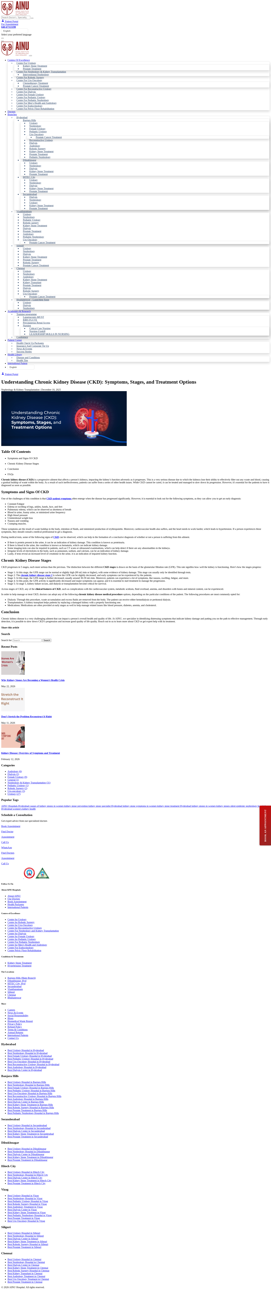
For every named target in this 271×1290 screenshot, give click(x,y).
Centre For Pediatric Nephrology (32, 100)
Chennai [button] (20, 268)
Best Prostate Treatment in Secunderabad (28, 1136)
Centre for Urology (17, 919)
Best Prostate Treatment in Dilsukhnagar (27, 1160)
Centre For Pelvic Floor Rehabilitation (35, 108)
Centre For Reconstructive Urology (33, 89)
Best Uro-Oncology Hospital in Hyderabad (29, 1061)
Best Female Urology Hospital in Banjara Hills (31, 1087)
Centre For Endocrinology (29, 106)
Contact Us (13, 1038)
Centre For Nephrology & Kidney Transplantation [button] (41, 71)
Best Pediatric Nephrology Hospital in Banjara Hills (33, 1113)
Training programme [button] (26, 314)
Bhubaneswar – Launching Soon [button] (32, 299)
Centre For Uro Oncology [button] (29, 80)
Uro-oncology (16, 791)
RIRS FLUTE (30, 320)
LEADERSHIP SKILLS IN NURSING (49, 334)
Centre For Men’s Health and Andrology (36, 103)
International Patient (17, 363)
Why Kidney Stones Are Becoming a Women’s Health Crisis (33, 680)
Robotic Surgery (37, 148)
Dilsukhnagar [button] (29, 160)
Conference (22, 337)
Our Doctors (14, 898)
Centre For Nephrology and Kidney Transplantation (33, 930)
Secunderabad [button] (30, 194)
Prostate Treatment (32, 68)
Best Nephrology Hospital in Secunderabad (29, 1128)
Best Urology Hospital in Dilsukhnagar (27, 1148)
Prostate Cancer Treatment (36, 86)
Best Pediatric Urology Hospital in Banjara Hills (31, 1090)
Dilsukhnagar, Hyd (17, 980)
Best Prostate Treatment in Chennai (25, 1282)
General (13, 780)
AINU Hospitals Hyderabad (15, 806)
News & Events (24, 348)
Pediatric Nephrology (39, 157)
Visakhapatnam (15, 989)
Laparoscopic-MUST (33, 317)
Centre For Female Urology (30, 94)
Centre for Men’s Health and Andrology (27, 945)
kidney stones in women (204, 806)
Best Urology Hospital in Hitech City (26, 1172)
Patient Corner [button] (15, 340)
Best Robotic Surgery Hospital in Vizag (27, 1204)
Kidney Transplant (32, 282)
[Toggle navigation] (2, 38)
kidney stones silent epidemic (231, 806)
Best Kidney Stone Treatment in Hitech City (29, 1180)
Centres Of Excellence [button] (19, 60)
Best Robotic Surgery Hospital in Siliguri (28, 1244)
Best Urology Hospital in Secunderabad (27, 1125)
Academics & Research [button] (19, 311)
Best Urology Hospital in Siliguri (24, 1233)
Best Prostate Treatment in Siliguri (24, 1247)
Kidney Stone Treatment (35, 66)
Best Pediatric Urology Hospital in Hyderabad (30, 1058)
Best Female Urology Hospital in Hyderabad (30, 1056)
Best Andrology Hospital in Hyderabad (27, 1067)
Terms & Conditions (18, 1029)
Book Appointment (10, 826)
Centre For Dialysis (26, 91)
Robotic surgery (31, 222)
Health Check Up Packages (30, 343)
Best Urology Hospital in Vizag (23, 1195)
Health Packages (16, 904)
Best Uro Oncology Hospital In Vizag (26, 1221)
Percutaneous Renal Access (36, 322)
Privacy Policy (15, 1024)
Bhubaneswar (14, 997)
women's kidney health (24, 809)
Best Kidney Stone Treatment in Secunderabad (31, 1134)
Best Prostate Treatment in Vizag (24, 1218)
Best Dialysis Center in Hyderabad (25, 1070)
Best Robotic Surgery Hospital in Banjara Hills (31, 1107)
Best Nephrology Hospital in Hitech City (28, 1175)
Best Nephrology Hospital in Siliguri (26, 1236)
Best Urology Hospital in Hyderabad (26, 1050)
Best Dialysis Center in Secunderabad (26, 1131)
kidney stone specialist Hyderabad (105, 806)
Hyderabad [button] (21, 117)
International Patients (18, 907)
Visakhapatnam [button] (24, 211)
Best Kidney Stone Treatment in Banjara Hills (30, 1104)
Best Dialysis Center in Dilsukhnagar (26, 1154)
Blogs (10, 1018)
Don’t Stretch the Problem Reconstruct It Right (26, 716)
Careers (11, 1010)
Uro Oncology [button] (36, 134)
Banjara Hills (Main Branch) (22, 978)
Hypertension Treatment (19, 965)
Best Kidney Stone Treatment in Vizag (27, 1212)
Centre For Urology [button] (26, 63)
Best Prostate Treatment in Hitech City (26, 1183)
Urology (33, 123)
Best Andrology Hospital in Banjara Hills (28, 1099)
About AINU (14, 896)
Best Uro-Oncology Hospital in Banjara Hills (30, 1093)
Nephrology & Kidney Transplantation (29, 782)
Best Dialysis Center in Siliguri (23, 1238)
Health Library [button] (15, 354)
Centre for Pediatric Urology (22, 939)
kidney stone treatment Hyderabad (174, 806)
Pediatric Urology (38, 131)
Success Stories (24, 351)
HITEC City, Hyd (16, 983)
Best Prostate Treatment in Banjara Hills (27, 1110)
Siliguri (11, 992)
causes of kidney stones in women (47, 806)
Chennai (12, 995)
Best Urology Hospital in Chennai (24, 1259)
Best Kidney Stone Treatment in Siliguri (27, 1241)
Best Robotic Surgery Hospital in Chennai (28, 1270)
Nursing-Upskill (37, 331)
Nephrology (35, 126)
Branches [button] (12, 114)
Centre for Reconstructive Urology (25, 928)
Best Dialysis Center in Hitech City (25, 1177)
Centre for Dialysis (17, 933)
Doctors (11, 111)
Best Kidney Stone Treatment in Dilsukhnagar (30, 1157)
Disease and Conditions (28, 357)
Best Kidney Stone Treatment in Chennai (28, 1267)
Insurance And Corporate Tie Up (32, 346)
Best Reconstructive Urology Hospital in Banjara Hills (34, 1096)
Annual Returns (15, 1032)
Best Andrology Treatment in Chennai (26, 1276)
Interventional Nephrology (36, 74)
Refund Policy (15, 1026)
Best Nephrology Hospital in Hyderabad (28, 1053)
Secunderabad (14, 986)
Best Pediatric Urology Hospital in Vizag (28, 1201)
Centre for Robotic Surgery (21, 922)
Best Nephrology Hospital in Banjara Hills (29, 1085)
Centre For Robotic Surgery (30, 77)
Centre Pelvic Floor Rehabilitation (24, 950)
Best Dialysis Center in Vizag (22, 1209)
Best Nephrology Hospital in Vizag (25, 1198)
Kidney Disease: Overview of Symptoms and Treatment (30, 753)
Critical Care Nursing (39, 328)
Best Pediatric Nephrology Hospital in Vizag (30, 1215)
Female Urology (37, 128)
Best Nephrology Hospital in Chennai (26, 1262)
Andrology (34, 145)
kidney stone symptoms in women (140, 806)
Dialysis (33, 143)
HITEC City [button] (29, 177)
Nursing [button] (27, 325)
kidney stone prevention (76, 806)
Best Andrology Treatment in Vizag (25, 1207)
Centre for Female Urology (21, 936)
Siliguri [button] (20, 245)
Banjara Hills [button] (29, 120)
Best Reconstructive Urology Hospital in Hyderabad (33, 1064)
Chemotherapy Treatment (35, 83)
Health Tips (22, 360)
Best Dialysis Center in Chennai (23, 1265)
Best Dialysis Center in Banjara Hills (26, 1102)
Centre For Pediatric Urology (30, 97)
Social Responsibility (18, 1015)
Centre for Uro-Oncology (20, 925)
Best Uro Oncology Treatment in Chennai (28, 1279)
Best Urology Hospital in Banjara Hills (27, 1082)
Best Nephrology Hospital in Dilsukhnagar (29, 1151)
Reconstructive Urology (41, 140)
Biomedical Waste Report (20, 1021)
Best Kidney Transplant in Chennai (25, 1273)
